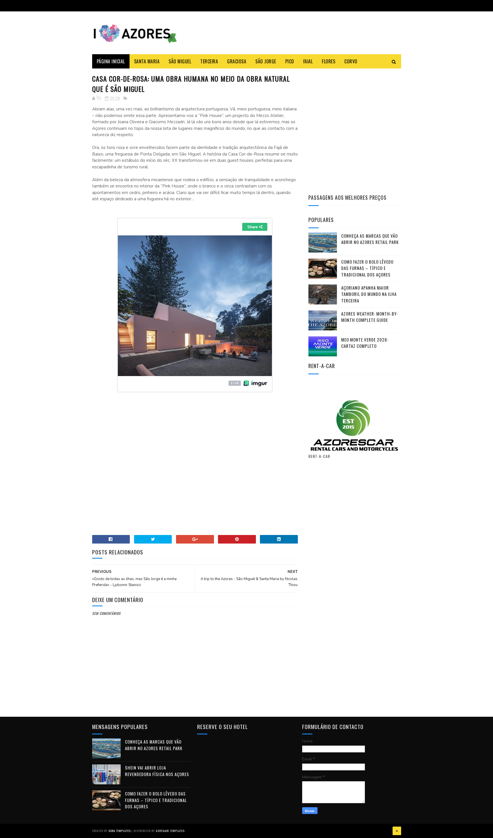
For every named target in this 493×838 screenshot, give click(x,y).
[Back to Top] (397, 831)
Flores (328, 61)
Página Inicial (111, 61)
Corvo (350, 61)
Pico (289, 61)
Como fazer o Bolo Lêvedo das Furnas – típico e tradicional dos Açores (367, 268)
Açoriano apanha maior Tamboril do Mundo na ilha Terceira (369, 294)
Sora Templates (119, 831)
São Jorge (265, 61)
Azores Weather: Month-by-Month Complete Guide (369, 316)
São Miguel (180, 61)
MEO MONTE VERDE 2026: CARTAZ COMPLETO (364, 342)
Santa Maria (147, 61)
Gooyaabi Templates (170, 831)
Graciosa (236, 61)
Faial (308, 61)
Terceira (209, 61)
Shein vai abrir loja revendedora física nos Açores (157, 770)
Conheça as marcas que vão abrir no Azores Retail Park (370, 239)
